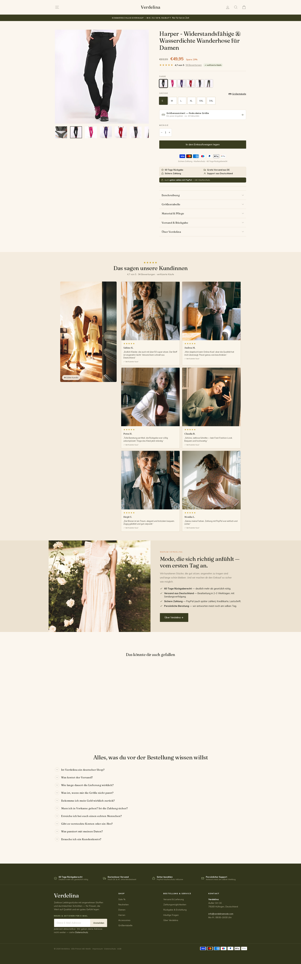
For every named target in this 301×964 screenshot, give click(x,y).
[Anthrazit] (200, 83)
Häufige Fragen (171, 915)
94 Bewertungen (194, 65)
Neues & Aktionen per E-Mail (71, 916)
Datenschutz (81, 932)
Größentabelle (171, 204)
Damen (121, 909)
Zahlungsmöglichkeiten (174, 904)
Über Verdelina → (174, 617)
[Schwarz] (163, 83)
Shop (121, 893)
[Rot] (191, 83)
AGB (119, 949)
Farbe (162, 76)
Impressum (97, 949)
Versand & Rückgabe (175, 222)
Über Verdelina (171, 231)
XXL (201, 100)
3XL (211, 100)
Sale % (121, 899)
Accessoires (124, 920)
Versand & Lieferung (173, 899)
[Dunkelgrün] (209, 83)
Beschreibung (171, 195)
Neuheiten (123, 904)
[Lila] (181, 83)
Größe (163, 93)
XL (191, 100)
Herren (121, 915)
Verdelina (150, 7)
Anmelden (98, 922)
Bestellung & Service (177, 893)
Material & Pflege (173, 213)
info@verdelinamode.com (220, 913)
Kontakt (213, 893)
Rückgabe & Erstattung (175, 909)
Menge (164, 125)
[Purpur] (172, 83)
